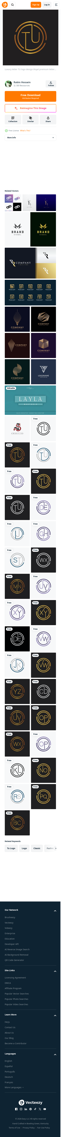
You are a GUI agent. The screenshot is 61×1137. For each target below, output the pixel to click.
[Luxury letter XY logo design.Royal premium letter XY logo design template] (17, 893)
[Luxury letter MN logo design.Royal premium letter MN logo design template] (17, 840)
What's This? (25, 130)
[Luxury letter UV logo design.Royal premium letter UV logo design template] (17, 867)
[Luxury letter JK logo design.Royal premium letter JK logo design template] (17, 998)
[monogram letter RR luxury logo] (30, 281)
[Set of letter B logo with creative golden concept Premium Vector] (30, 310)
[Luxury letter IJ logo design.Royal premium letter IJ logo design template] (17, 735)
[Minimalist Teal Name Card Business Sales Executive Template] (30, 497)
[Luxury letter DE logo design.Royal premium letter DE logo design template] (17, 709)
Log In (47, 4)
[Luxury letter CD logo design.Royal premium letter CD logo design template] (17, 1077)
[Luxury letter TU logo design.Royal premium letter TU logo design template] (17, 551)
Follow (51, 85)
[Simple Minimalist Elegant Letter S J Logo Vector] (17, 525)
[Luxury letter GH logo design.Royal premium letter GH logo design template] (17, 761)
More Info (11, 137)
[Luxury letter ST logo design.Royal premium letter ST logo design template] (17, 788)
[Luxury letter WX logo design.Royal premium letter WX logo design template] (17, 814)
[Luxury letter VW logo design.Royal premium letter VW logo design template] (17, 972)
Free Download (30, 96)
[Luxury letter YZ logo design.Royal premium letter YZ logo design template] (17, 1050)
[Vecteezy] (5, 5)
